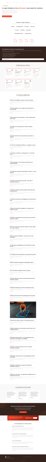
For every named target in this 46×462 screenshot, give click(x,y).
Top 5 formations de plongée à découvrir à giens (20, 270)
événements (17, 2)
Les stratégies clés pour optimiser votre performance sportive (23, 254)
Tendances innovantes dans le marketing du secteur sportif (22, 295)
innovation (20, 2)
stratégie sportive (37, 2)
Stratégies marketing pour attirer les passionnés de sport (22, 287)
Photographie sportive (33, 2)
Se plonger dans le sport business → (7, 16)
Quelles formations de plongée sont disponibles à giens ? (22, 262)
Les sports (23, 2)
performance (28, 2)
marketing (26, 2)
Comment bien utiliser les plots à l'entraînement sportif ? (22, 320)
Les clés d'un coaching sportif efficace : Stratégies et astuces (22, 145)
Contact (30, 456)
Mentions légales (27, 456)
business (10, 2)
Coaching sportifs (13, 2)
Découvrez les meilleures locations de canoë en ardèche (21, 100)
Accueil (7, 2)
